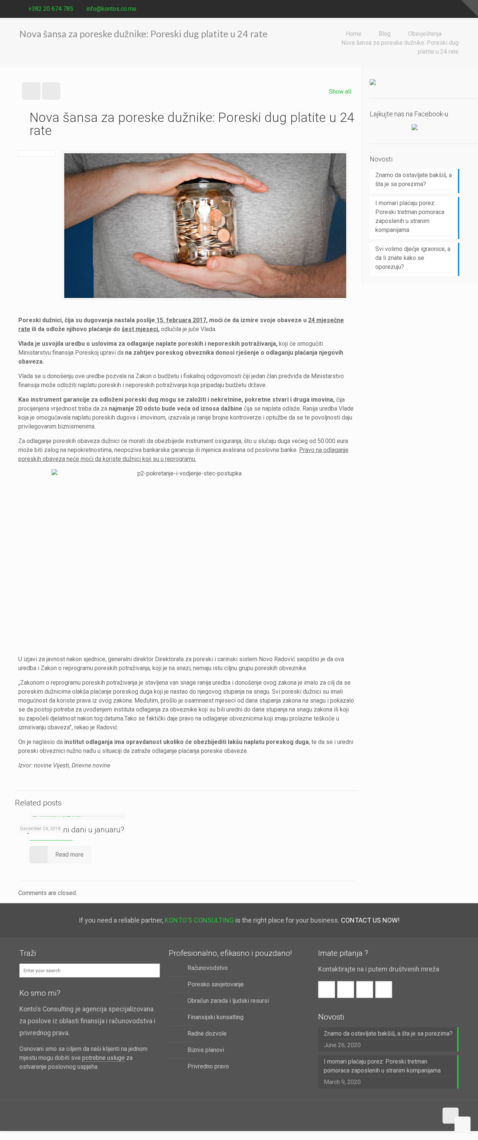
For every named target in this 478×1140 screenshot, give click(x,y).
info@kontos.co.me (111, 8)
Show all (340, 91)
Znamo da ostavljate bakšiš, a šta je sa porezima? (413, 180)
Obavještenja (424, 33)
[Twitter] (444, 9)
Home (353, 33)
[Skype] (414, 9)
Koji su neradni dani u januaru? (71, 829)
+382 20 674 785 (50, 8)
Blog (385, 33)
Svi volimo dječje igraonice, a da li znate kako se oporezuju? (412, 257)
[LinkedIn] (455, 9)
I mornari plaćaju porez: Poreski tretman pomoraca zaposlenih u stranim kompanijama (409, 216)
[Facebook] (424, 9)
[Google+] (434, 9)
